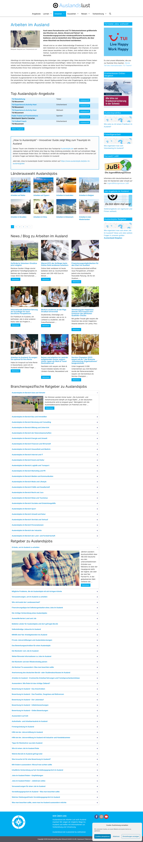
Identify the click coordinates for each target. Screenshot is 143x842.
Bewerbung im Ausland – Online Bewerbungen (30, 710)
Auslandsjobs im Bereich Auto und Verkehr (28, 393)
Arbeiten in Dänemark (64, 217)
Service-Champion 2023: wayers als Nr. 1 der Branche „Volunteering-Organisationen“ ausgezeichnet (84, 360)
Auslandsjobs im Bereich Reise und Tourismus (30, 498)
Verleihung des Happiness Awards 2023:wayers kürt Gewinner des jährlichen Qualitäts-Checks (83, 312)
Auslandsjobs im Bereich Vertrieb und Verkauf (30, 520)
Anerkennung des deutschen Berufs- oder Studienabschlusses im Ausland (41, 673)
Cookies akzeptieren (102, 836)
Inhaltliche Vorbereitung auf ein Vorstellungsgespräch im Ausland (37, 770)
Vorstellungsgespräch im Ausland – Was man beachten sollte (36, 792)
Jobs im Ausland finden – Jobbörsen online (28, 781)
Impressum (80, 839)
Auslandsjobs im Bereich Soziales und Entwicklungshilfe (34, 503)
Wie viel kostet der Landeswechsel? (26, 602)
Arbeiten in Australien (64, 195)
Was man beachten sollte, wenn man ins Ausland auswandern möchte (39, 802)
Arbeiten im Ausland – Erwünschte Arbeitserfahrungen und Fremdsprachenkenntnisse (46, 678)
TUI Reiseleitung (18, 99)
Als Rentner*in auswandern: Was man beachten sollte (33, 667)
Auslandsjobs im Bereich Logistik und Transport (30, 465)
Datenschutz (89, 839)
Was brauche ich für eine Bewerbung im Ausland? (31, 759)
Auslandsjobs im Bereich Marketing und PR (28, 471)
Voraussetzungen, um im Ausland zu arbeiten (29, 597)
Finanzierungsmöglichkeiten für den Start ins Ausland (85, 264)
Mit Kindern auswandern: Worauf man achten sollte (32, 765)
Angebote (36, 14)
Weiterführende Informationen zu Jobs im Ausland (31, 656)
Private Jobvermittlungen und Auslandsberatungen (32, 640)
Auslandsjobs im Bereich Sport (24, 509)
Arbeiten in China (40, 217)
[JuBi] (118, 173)
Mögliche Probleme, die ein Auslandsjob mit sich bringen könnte (37, 591)
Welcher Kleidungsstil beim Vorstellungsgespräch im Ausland (36, 797)
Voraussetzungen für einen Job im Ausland (28, 786)
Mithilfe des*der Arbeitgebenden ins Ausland (29, 635)
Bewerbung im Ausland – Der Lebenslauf (28, 700)
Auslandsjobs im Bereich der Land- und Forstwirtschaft (33, 536)
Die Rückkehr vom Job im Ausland (25, 651)
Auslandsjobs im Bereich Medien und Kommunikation (32, 476)
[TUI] (118, 55)
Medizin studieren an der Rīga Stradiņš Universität (53, 311)
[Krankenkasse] (118, 107)
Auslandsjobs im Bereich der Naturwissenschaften (31, 433)
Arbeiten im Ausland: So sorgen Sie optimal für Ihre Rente (24, 358)
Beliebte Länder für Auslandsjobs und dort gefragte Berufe (35, 624)
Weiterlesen (15, 279)
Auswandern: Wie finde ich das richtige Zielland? (31, 683)
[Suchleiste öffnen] (110, 14)
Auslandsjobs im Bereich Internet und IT (27, 455)
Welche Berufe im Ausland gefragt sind (27, 754)
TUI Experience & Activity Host (24, 105)
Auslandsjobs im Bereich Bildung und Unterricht (30, 427)
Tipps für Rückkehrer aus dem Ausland (27, 743)
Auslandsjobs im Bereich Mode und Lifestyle (29, 482)
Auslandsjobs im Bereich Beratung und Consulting (31, 422)
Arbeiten (58, 14)
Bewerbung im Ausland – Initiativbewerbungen (30, 705)
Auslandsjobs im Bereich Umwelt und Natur (29, 514)
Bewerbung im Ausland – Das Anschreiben (28, 689)
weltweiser (81, 832)
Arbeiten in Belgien (86, 195)
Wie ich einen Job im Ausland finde (25, 748)
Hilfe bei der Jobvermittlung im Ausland (27, 732)
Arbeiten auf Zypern (41, 195)
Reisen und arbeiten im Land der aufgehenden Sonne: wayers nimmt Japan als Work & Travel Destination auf (54, 360)
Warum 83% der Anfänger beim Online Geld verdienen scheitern (54, 264)
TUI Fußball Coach (19, 121)
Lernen (46, 14)
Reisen (84, 14)
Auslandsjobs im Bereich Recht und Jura (27, 492)
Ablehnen (116, 836)
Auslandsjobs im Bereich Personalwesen (27, 525)
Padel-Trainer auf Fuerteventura (25, 116)
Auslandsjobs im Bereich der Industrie (27, 530)
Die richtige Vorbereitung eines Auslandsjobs (29, 613)
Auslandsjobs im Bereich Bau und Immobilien (29, 417)
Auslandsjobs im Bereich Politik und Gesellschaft (31, 487)
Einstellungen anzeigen (131, 836)
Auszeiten (71, 14)
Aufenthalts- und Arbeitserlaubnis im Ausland (29, 721)
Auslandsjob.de (67, 149)
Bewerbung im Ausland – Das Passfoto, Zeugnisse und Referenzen (38, 694)
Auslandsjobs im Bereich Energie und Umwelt (29, 438)
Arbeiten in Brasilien (18, 217)
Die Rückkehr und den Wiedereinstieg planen (29, 662)
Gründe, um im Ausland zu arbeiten (25, 547)
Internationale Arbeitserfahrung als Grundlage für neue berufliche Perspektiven (24, 312)
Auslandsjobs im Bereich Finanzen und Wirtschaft (31, 444)
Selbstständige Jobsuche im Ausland (26, 629)
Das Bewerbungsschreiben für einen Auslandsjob (31, 645)
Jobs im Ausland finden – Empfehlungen (27, 775)
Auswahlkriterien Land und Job (24, 618)
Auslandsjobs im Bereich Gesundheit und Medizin (31, 449)
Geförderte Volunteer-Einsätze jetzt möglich (24, 264)
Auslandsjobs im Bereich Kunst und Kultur (28, 460)
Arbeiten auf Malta (18, 195)
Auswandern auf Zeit (20, 716)
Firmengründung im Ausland (23, 727)
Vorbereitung (98, 14)
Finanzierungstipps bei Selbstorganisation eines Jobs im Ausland (37, 608)
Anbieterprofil (84, 100)
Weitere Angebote (17, 129)
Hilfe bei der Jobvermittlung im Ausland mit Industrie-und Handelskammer (41, 737)
